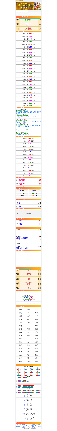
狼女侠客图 (36, 329)
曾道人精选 (28, 318)
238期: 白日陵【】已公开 (28, 175)
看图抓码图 (20, 341)
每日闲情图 (36, 344)
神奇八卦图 (28, 341)
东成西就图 (36, 358)
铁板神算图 (36, 357)
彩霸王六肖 (20, 329)
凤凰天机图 (28, 339)
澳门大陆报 (20, 335)
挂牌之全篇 (36, 309)
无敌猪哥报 (28, 319)
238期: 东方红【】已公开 (28, 173)
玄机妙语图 (20, 312)
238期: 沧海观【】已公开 (28, 167)
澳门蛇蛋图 (20, 338)
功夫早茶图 (20, 354)
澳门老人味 (20, 342)
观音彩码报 (36, 354)
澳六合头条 (36, 345)
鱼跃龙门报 (20, 319)
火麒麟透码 (28, 312)
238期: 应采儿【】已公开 (28, 140)
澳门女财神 (28, 342)
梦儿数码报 (20, 326)
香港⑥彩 (34, 10)
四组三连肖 (20, 351)
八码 (22, 190)
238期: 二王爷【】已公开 (28, 162)
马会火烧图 (28, 329)
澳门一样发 (20, 318)
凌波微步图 (28, 335)
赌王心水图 (28, 357)
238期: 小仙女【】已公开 (28, 138)
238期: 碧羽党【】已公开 (28, 164)
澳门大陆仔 (20, 332)
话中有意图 (36, 328)
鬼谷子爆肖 (28, 354)
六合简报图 (20, 328)
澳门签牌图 (28, 345)
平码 (34, 197)
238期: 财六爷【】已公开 (28, 143)
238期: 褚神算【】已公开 (28, 146)
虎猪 (28, 414)
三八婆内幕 (20, 322)
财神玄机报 (20, 344)
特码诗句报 (36, 313)
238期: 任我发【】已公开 (28, 165)
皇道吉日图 (36, 351)
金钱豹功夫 (20, 348)
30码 (34, 195)
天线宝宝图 (36, 316)
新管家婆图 (36, 355)
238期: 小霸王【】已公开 (28, 141)
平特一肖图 (20, 313)
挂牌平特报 (28, 322)
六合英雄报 (28, 328)
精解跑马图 (20, 309)
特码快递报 (36, 319)
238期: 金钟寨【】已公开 (28, 172)
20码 (22, 193)
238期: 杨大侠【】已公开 (28, 148)
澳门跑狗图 (28, 309)
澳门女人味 (20, 345)
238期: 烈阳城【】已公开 (28, 170)
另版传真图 (36, 318)
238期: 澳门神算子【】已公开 (28, 33)
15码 (34, 191)
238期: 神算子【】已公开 (28, 154)
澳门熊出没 (36, 339)
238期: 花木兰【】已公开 (28, 157)
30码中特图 (20, 316)
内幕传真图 (28, 344)
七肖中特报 (36, 322)
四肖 (22, 191)
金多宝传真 (28, 351)
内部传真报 (20, 325)
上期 (17, 213)
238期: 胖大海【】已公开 (28, 156)
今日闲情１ (36, 348)
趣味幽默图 (36, 341)
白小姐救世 (28, 338)
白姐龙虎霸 (28, 331)
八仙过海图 (20, 361)
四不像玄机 (20, 315)
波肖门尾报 (36, 332)
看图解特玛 (28, 348)
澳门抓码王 (28, 316)
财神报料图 (20, 358)
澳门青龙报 (36, 342)
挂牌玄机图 (36, 338)
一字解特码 (28, 313)
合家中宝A (36, 326)
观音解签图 (36, 325)
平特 (22, 197)
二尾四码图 (28, 358)
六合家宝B (28, 326)
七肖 (22, 195)
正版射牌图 (28, 361)
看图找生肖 (20, 339)
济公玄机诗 (36, 312)
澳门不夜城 (20, 355)
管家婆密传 (36, 331)
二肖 (34, 190)
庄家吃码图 (36, 335)
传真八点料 (28, 332)
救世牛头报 (28, 325)
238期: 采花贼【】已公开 (28, 151)
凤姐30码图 (20, 331)
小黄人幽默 (28, 315)
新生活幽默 (36, 315)
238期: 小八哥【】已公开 (28, 149)
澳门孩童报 (36, 361)
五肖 (34, 193)
